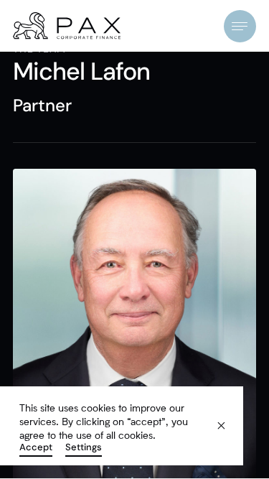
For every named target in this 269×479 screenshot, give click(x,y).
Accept (35, 447)
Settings (83, 447)
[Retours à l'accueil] (67, 25)
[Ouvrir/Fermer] (240, 26)
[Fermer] (213, 417)
